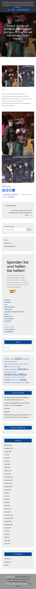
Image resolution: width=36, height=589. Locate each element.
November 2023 (8, 480)
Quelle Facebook (6, 186)
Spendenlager (7, 382)
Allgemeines (11, 197)
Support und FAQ (9, 318)
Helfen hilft (22, 369)
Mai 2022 (6, 537)
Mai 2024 (6, 461)
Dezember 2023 (8, 477)
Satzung (6, 314)
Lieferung (14, 377)
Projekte (6, 565)
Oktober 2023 (8, 483)
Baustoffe (6, 408)
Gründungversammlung (10, 369)
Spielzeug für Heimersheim (15, 382)
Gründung (19, 366)
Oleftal (12, 379)
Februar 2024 (7, 470)
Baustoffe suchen (9, 226)
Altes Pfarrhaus (26, 358)
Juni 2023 (7, 496)
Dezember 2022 (8, 515)
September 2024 (8, 448)
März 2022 (7, 543)
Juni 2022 (7, 534)
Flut (5, 366)
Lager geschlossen (7, 377)
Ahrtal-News (7, 558)
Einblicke (22, 363)
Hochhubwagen (7, 371)
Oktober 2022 (8, 521)
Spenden (23, 379)
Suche (29, 229)
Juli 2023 (6, 493)
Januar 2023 (7, 512)
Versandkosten (8, 309)
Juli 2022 (6, 531)
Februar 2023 (7, 508)
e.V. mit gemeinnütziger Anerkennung (11, 363)
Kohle (15, 371)
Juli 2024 (6, 454)
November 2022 (8, 518)
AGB (5, 304)
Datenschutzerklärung (23, 9)
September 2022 (8, 524)
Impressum (7, 300)
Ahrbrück (12, 358)
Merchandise (7, 321)
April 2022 (7, 540)
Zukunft (27, 382)
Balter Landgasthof (8, 361)
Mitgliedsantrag (8, 316)
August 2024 (7, 451)
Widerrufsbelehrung (9, 307)
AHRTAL (18, 358)
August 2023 (7, 489)
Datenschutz (7, 302)
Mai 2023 (6, 499)
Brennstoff (14, 361)
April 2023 (7, 502)
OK (8, 9)
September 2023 (8, 486)
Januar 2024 (7, 473)
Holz (12, 371)
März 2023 (7, 505)
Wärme (23, 382)
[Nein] (34, 6)
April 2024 (7, 464)
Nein (13, 9)
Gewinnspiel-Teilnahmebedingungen (14, 311)
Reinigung (17, 379)
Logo (18, 377)
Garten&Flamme (8, 331)
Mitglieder (7, 379)
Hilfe (28, 369)
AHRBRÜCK (6, 358)
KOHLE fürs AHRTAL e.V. (11, 194)
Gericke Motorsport (9, 329)
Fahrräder (26, 363)
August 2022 (7, 527)
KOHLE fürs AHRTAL (15, 374)
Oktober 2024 (8, 445)
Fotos (9, 366)
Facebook (8, 579)
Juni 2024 (7, 458)
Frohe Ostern (13, 366)
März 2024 (7, 467)
